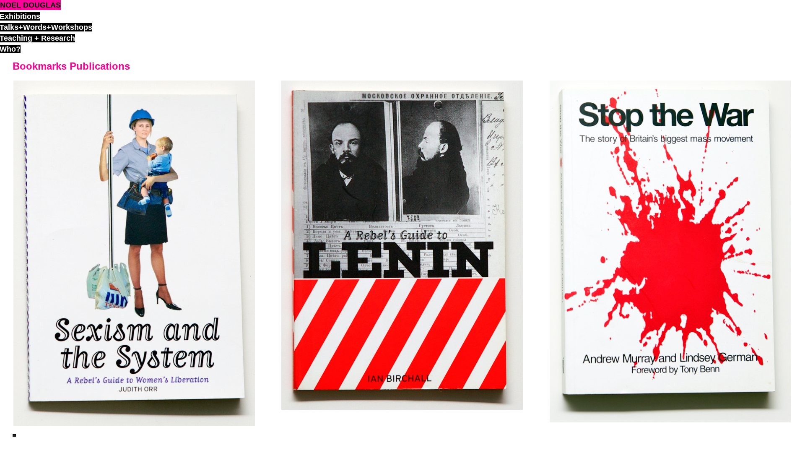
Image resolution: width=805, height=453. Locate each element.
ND (14, 435)
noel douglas (30, 5)
